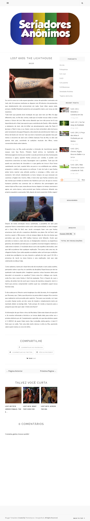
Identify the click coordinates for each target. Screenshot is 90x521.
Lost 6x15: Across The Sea (48, 407)
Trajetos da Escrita (66, 96)
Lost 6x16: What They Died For (30, 407)
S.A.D (61, 78)
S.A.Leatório (64, 83)
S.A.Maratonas (65, 87)
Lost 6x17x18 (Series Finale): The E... (13, 409)
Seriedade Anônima (66, 91)
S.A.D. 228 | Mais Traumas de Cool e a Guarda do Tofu (77, 167)
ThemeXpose (30, 518)
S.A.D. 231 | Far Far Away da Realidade (78, 123)
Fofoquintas (64, 69)
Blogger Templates (11, 518)
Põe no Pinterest (46, 352)
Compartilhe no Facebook (32, 347)
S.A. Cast (63, 74)
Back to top (78, 518)
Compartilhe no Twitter (22, 352)
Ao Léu (62, 65)
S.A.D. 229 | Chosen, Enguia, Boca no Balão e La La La (78, 153)
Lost (34, 358)
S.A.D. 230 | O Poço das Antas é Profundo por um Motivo (78, 136)
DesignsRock (40, 518)
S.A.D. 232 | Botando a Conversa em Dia (77, 112)
